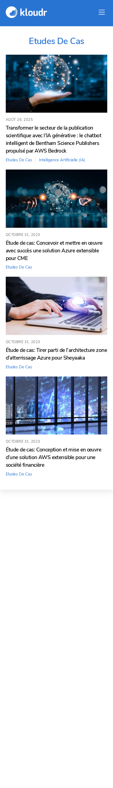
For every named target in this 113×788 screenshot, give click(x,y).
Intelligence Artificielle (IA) (62, 160)
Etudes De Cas (19, 160)
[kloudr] (26, 15)
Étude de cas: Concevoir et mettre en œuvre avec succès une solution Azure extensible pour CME (54, 251)
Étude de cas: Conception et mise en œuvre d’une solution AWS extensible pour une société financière (53, 457)
